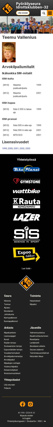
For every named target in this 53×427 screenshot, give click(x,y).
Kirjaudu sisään (26, 415)
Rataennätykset (11, 370)
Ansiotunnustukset (12, 373)
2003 (27, 148)
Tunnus (7, 304)
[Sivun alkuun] (45, 421)
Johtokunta (9, 314)
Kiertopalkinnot (10, 318)
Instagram (30, 404)
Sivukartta (31, 421)
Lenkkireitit (34, 343)
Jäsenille (35, 327)
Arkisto (8, 327)
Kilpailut (33, 304)
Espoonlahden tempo (13, 350)
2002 (22, 148)
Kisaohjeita (34, 339)
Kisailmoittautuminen (39, 336)
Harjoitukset (35, 301)
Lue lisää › (26, 268)
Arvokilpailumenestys (13, 356)
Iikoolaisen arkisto (37, 346)
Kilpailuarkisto (10, 333)
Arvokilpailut (9, 360)
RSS (40, 421)
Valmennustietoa (37, 333)
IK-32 (7, 8)
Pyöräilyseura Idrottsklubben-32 (32, 5)
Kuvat (6, 339)
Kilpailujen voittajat (12, 363)
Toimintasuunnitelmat (39, 353)
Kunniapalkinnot (11, 321)
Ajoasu (7, 308)
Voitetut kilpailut (11, 367)
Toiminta (35, 295)
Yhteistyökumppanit (16, 421)
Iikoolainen (8, 311)
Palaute (7, 388)
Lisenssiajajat (10, 336)
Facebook (22, 404)
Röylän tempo (10, 343)
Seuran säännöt (37, 350)
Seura (7, 295)
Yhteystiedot (12, 379)
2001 (16, 148)
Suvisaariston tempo (13, 346)
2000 (10, 148)
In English (27, 418)
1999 (4, 148)
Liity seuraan (23, 13)
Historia (7, 301)
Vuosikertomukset (12, 353)
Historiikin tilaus (36, 356)
